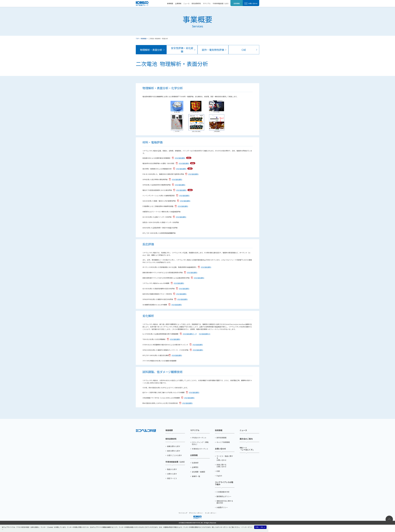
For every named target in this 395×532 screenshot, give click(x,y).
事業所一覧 (196, 476)
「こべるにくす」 (247, 449)
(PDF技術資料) (180, 158)
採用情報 (237, 3)
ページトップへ (389, 519)
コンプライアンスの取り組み (224, 483)
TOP (137, 39)
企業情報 (178, 3)
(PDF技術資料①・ (189, 334)
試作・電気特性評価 (213, 50)
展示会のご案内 (246, 439)
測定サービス (172, 478)
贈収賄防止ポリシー (224, 496)
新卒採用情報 (221, 438)
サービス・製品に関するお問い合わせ (225, 458)
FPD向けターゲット (199, 438)
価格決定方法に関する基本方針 (225, 502)
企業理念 (195, 467)
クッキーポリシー (210, 513)
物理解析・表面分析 (151, 50)
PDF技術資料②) (204, 334)
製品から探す (172, 469)
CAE (244, 50)
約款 (218, 471)
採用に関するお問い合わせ (221, 466)
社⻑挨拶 (195, 463)
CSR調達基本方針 (223, 492)
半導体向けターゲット (200, 449)
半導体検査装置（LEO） (221, 3)
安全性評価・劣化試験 (182, 49)
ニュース (186, 3)
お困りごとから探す (174, 455)
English (219, 476)
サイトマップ (183, 513)
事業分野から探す (173, 446)
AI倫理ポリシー (222, 507)
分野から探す (172, 474)
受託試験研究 (196, 3)
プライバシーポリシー (196, 513)
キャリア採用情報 (223, 442)
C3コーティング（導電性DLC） (200, 443)
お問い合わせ (252, 3)
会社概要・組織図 (198, 472)
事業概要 (170, 3)
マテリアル (207, 3)
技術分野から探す (173, 451)
